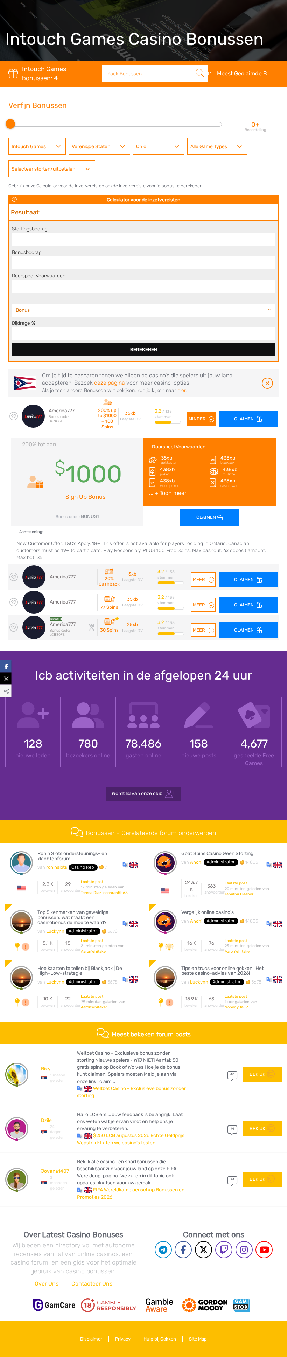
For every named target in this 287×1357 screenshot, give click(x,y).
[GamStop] (241, 1305)
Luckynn (55, 931)
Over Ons (46, 1283)
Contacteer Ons (91, 1283)
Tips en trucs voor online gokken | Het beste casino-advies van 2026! (222, 971)
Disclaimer (91, 1339)
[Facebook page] (183, 1249)
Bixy (46, 1069)
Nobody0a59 (236, 1007)
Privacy (123, 1339)
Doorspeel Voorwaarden (38, 275)
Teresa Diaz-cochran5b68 (104, 892)
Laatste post (92, 882)
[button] (130, 864)
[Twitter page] (203, 1249)
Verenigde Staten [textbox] (91, 147)
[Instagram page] (244, 1249)
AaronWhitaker (94, 951)
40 (232, 1074)
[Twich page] (223, 1249)
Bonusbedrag (27, 252)
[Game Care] (54, 1305)
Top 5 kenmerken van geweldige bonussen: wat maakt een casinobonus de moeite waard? (72, 917)
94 (232, 1179)
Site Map (198, 1339)
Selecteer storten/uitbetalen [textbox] (43, 169)
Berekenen (143, 349)
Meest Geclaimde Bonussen (248, 73)
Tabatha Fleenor (239, 894)
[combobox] (37, 146)
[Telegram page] (163, 1249)
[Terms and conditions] (108, 1305)
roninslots (56, 867)
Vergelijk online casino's (207, 912)
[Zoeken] (199, 65)
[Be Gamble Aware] (159, 1305)
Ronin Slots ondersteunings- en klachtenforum (72, 856)
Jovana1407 (55, 1171)
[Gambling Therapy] (204, 1305)
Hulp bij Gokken (160, 1339)
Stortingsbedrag (30, 229)
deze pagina (109, 382)
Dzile (46, 1120)
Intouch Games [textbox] (29, 147)
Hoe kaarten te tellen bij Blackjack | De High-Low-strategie (79, 971)
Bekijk (257, 1074)
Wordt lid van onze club (137, 794)
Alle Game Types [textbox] (208, 147)
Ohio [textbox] (141, 147)
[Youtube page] (264, 1249)
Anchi (196, 862)
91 (232, 1128)
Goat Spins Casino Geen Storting (217, 853)
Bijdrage (23, 323)
